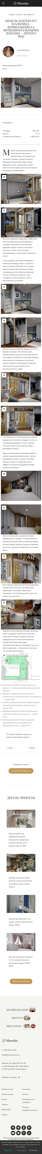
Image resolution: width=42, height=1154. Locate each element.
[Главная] (21, 3)
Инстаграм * (14, 1026)
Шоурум (17, 1018)
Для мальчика (28, 15)
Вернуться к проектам (21, 981)
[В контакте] (13, 1127)
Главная (11, 15)
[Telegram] (18, 1127)
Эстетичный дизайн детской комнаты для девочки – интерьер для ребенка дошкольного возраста (21, 688)
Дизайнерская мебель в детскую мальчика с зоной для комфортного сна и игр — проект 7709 (20, 714)
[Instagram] (18, 1133)
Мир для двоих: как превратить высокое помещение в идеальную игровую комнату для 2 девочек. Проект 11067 (19, 839)
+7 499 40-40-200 (9, 1050)
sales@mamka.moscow (10, 1055)
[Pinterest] (24, 1133)
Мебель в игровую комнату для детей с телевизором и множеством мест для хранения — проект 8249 (22, 697)
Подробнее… (34, 1150)
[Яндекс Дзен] (29, 1133)
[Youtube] (29, 1127)
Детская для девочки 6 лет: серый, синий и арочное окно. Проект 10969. (21, 922)
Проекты (19, 15)
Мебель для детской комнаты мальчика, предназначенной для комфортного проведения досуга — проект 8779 (18, 723)
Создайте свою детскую (21, 771)
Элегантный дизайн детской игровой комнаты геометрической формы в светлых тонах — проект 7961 (21, 705)
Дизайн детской (17, 1010)
